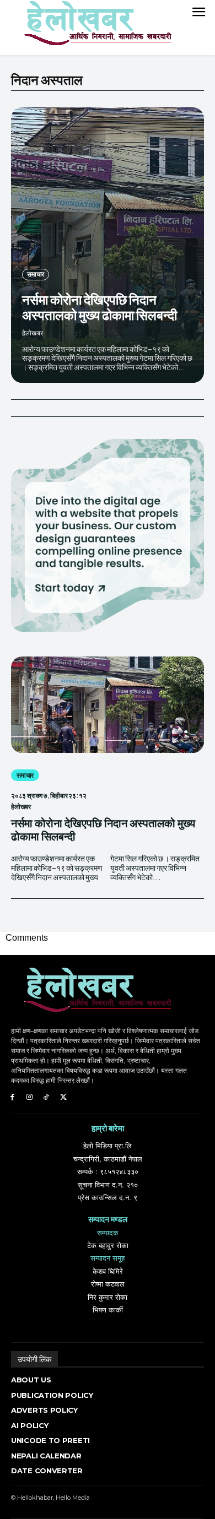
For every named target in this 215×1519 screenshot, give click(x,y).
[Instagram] (29, 1097)
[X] (63, 1097)
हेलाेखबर (32, 333)
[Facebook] (12, 1097)
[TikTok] (46, 1097)
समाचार (35, 274)
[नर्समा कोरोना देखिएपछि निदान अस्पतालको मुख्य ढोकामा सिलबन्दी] (107, 245)
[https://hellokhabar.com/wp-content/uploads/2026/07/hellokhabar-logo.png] (93, 27)
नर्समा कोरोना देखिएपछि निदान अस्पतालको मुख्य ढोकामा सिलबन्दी (99, 307)
